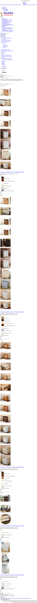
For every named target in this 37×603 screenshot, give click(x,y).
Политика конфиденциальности (23, 598)
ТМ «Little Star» (5, 45)
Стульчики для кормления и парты (7, 28)
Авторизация (6, 9)
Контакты (19, 4)
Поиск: (1, 74)
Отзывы (3, 63)
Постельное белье (4, 42)
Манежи (3, 26)
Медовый (7, 318)
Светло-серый (7, 330)
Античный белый (8, 323)
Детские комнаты (5, 25)
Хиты (3, 62)
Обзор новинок (4, 66)
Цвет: (1, 176)
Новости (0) (25, 2)
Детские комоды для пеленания (7, 21)
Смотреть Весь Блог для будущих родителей (30, 4)
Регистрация (6, 10)
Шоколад (7, 178)
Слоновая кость (8, 485)
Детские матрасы (4, 20)
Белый (6, 183)
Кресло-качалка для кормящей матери (8, 24)
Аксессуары (4, 29)
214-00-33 (3, 34)
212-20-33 (3, 33)
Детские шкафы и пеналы (6, 22)
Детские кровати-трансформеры (7, 19)
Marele (4, 47)
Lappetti (4, 44)
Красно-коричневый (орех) (9, 325)
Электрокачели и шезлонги (6, 23)
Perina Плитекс (5, 46)
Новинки (3, 61)
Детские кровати (3, 36)
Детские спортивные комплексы (7, 30)
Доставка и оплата (15, 4)
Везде (3, 18)
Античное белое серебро (9, 190)
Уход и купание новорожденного (6, 55)
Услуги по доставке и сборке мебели (7, 31)
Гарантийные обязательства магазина (6, 4)
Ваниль (6, 188)
